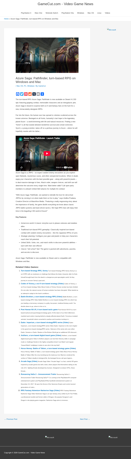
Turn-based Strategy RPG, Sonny (34, 271)
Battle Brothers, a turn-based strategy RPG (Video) (41, 297)
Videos (107, 13)
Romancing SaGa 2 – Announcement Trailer (38, 374)
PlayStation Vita (68, 13)
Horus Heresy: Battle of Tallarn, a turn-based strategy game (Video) (48, 348)
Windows (80, 13)
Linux (99, 13)
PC (25, 86)
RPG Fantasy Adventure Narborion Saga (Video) (40, 390)
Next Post (85, 419)
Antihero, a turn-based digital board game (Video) (41, 335)
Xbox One (38, 13)
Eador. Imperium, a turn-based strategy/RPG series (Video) (45, 322)
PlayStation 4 (26, 13)
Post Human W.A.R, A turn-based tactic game (39, 310)
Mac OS (91, 13)
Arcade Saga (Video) (29, 361)
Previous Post (10, 419)
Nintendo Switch (52, 13)
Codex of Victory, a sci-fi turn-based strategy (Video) (42, 284)
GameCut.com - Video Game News (65, 4)
